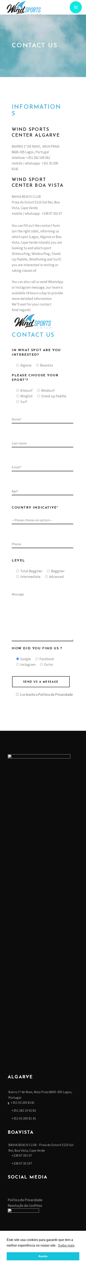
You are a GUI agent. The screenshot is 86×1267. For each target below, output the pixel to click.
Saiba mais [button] (66, 1245)
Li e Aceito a (46, 694)
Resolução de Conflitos (25, 1205)
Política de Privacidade (55, 694)
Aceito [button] (43, 1256)
